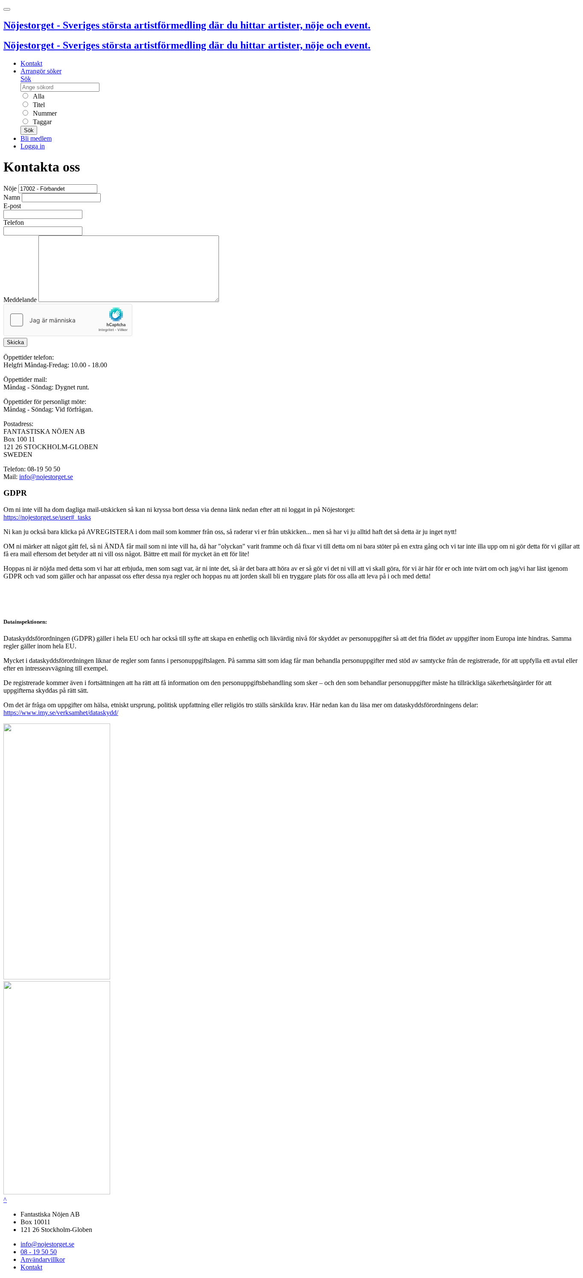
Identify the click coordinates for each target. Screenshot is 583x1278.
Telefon (13, 222)
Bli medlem (36, 138)
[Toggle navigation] (6, 9)
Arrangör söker (40, 71)
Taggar (41, 121)
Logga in (32, 146)
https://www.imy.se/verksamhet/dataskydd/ (60, 712)
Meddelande (20, 299)
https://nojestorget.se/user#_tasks (47, 517)
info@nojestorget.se (46, 476)
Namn (11, 197)
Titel (38, 104)
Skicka (15, 342)
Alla (37, 96)
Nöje (10, 188)
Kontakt (31, 63)
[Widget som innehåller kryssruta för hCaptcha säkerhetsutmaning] (67, 320)
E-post (12, 205)
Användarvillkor (42, 1259)
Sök (25, 78)
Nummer (44, 113)
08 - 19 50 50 (38, 1251)
